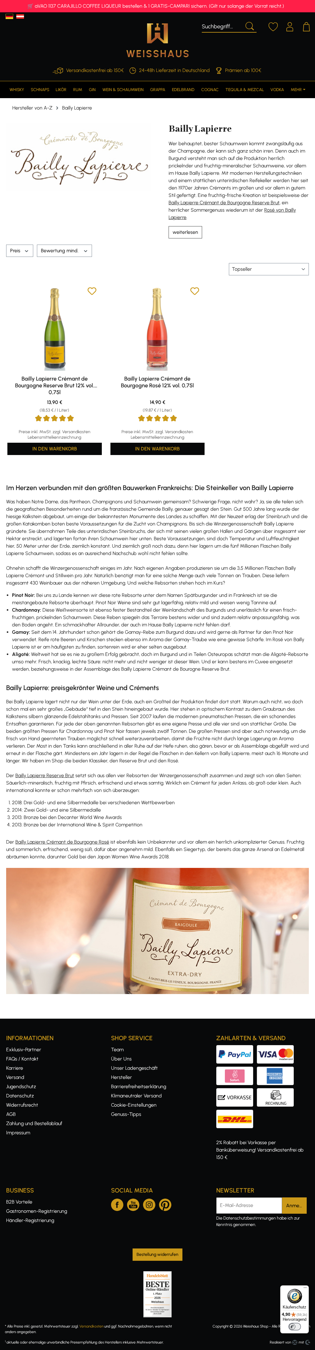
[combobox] (222, 25)
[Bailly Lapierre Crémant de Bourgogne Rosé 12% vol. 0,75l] (157, 328)
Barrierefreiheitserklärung (138, 1086)
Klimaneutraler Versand (136, 1096)
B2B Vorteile (19, 1202)
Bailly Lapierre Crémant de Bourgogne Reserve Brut (224, 203)
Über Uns (121, 1059)
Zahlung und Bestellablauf (34, 1123)
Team (117, 1049)
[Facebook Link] (117, 1203)
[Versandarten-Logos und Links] (236, 1113)
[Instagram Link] (149, 1203)
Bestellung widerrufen (157, 1254)
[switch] (295, 1326)
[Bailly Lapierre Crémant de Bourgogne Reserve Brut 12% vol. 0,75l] (54, 328)
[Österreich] (20, 16)
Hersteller (121, 1077)
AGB (11, 1114)
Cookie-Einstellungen (134, 1105)
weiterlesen (185, 232)
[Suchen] (249, 25)
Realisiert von (280, 1342)
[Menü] (305, 1289)
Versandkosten (91, 1326)
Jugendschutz (21, 1086)
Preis (16, 251)
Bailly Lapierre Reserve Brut (44, 775)
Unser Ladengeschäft (134, 1068)
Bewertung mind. (60, 251)
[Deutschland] (9, 16)
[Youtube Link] (133, 1203)
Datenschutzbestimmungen (249, 1218)
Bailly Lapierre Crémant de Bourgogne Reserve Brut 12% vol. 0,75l (54, 385)
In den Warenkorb (54, 449)
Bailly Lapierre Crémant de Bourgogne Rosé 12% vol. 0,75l (157, 382)
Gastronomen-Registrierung (36, 1211)
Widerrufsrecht (22, 1105)
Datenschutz (20, 1096)
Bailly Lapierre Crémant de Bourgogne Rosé (62, 842)
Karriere (14, 1068)
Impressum (18, 1133)
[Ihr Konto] (289, 25)
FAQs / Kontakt (22, 1059)
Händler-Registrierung (30, 1220)
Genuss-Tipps (126, 1114)
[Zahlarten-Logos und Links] (256, 1070)
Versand (15, 1077)
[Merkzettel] (273, 25)
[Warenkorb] (306, 25)
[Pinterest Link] (165, 1203)
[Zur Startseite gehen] (157, 40)
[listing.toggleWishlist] (92, 292)
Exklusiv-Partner (23, 1049)
